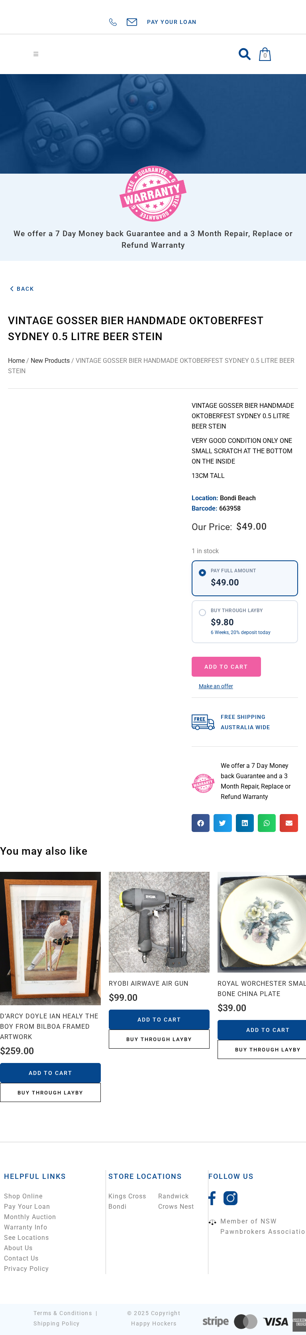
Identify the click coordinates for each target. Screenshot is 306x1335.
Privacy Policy (26, 1268)
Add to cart (226, 667)
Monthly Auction (30, 1217)
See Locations (26, 1237)
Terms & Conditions (62, 1313)
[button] (216, 686)
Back (24, 289)
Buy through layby (50, 1093)
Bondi (117, 1206)
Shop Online (23, 1196)
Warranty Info (25, 1227)
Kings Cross (127, 1196)
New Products (50, 360)
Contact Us (21, 1258)
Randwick (173, 1196)
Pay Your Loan (27, 1206)
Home (16, 360)
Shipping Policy (56, 1323)
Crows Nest (176, 1206)
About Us (18, 1248)
